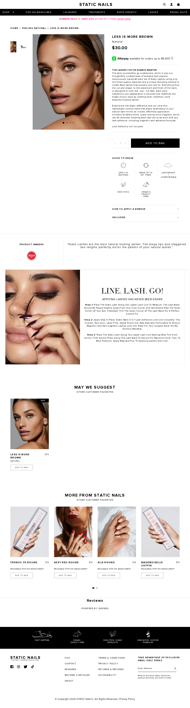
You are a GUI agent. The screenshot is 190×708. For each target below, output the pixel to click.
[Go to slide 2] (67, 122)
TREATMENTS (97, 12)
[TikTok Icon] (32, 666)
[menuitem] (126, 257)
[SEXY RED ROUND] (73, 532)
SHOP (6, 12)
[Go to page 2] (97, 588)
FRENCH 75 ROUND (24, 562)
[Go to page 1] (93, 588)
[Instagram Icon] (18, 666)
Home (14, 28)
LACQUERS (70, 12)
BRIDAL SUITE (178, 12)
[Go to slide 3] (70, 122)
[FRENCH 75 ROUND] (29, 532)
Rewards (70, 669)
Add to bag (21, 467)
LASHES (153, 12)
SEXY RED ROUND (66, 562)
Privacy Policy (127, 699)
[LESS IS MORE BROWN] (29, 424)
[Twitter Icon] (25, 666)
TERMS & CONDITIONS (111, 658)
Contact (70, 663)
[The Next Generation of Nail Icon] (25, 657)
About (69, 680)
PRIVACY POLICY (108, 663)
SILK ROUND (106, 562)
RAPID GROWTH (127, 12)
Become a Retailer (77, 675)
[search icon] (164, 4)
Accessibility (107, 675)
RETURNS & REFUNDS (111, 669)
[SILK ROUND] (117, 532)
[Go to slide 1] (63, 122)
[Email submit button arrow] (175, 668)
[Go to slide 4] (73, 122)
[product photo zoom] (100, 37)
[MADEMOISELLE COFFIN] (160, 532)
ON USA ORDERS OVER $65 (95, 19)
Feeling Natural (34, 28)
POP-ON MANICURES (38, 12)
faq (67, 658)
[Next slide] (98, 82)
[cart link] (178, 4)
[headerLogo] (95, 4)
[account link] (171, 4)
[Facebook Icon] (11, 666)
